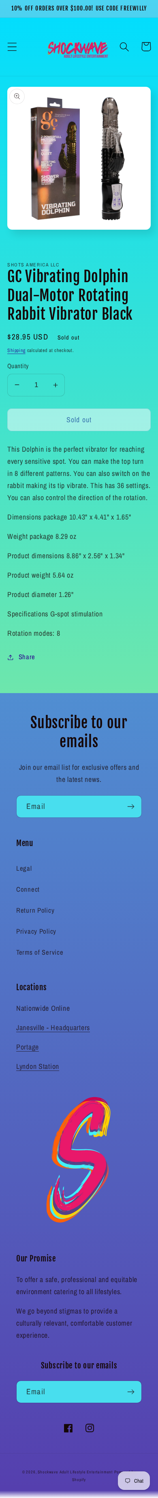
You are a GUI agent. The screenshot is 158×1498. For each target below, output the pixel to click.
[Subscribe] (130, 806)
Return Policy (35, 910)
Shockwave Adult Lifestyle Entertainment (75, 1472)
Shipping (16, 350)
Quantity (18, 366)
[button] (12, 46)
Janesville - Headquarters (53, 1027)
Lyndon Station (37, 1066)
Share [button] (27, 656)
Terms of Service (40, 952)
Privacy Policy (36, 931)
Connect (28, 889)
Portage (27, 1047)
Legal (24, 868)
